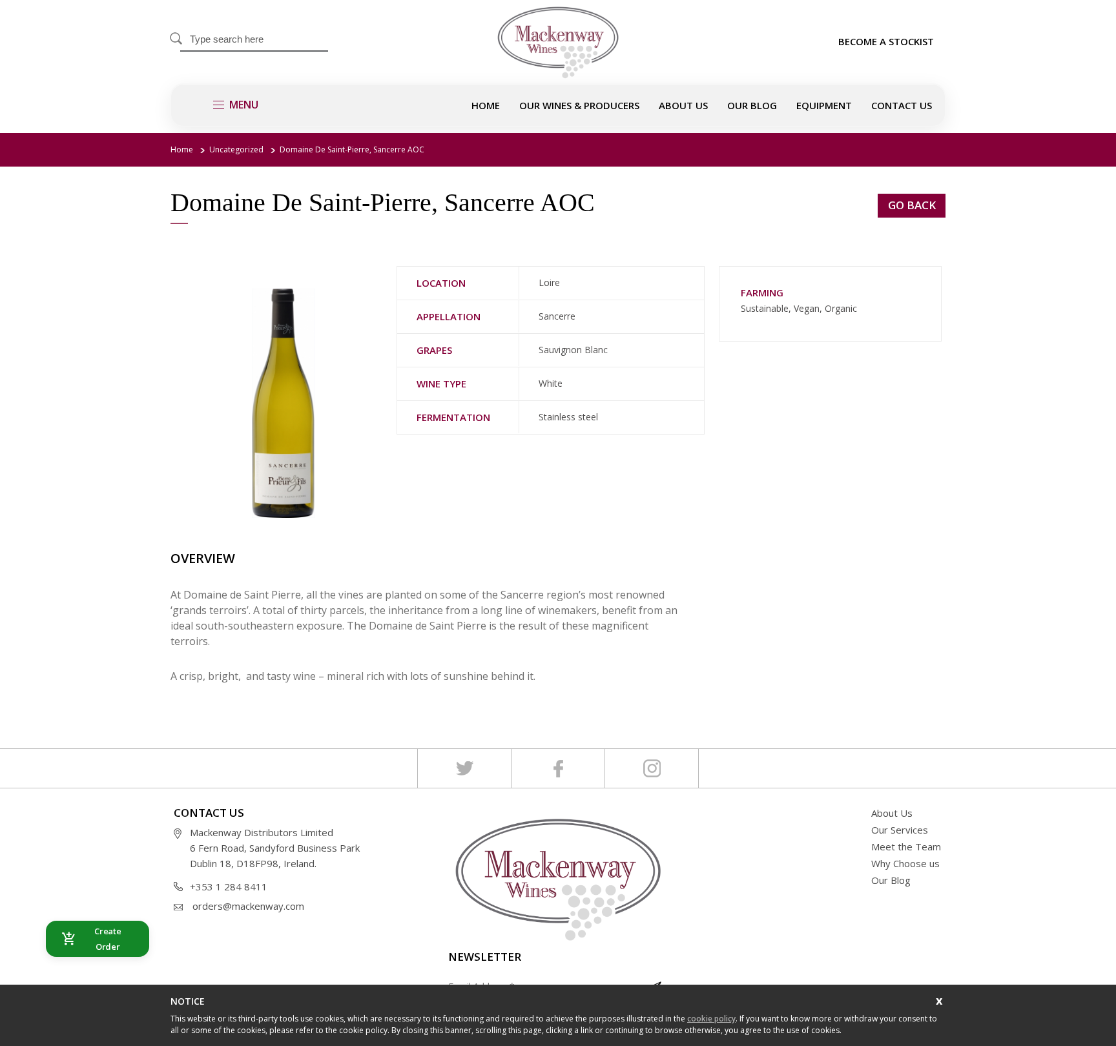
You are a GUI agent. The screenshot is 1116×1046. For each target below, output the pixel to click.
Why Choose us (905, 863)
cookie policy (711, 1018)
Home (485, 105)
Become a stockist (886, 41)
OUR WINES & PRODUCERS (579, 105)
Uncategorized (236, 149)
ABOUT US (683, 105)
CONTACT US (901, 105)
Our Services (899, 829)
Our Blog (752, 105)
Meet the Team (906, 846)
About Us (892, 812)
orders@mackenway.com (248, 905)
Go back (912, 205)
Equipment (824, 105)
